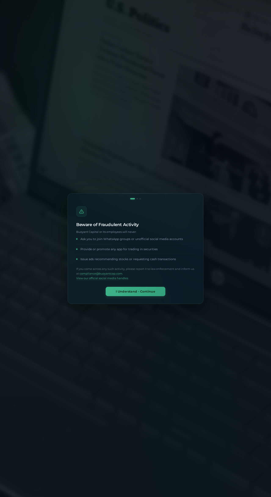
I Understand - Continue (135, 291)
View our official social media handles (102, 278)
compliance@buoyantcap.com (101, 273)
